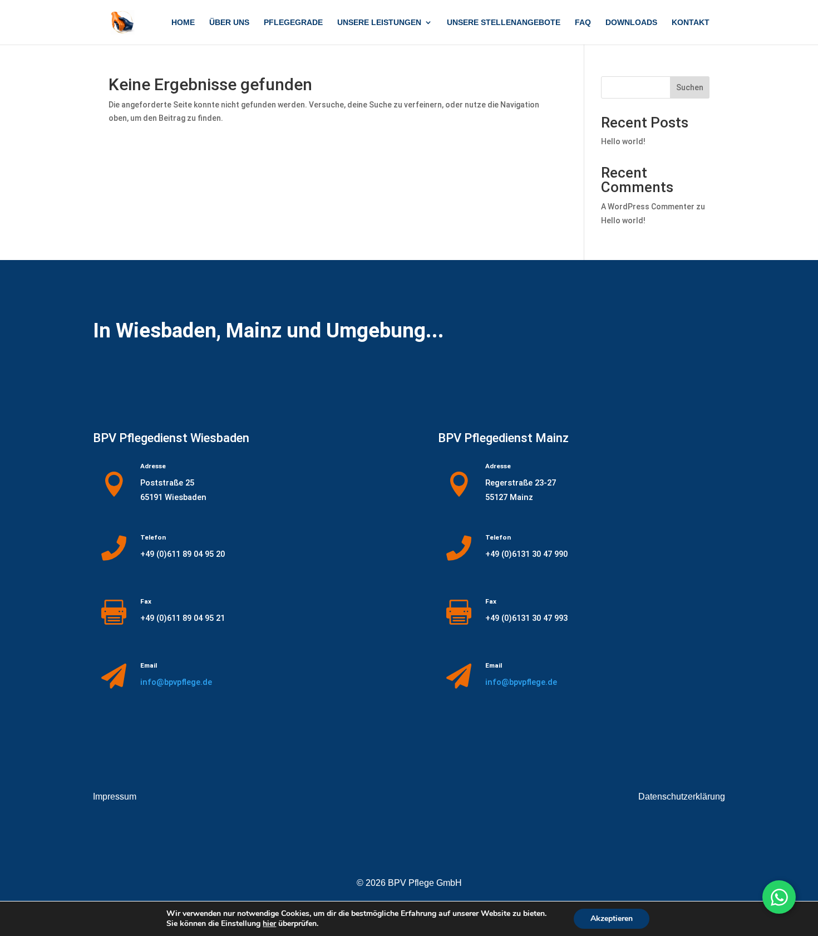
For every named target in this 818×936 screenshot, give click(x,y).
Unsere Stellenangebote (503, 22)
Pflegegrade (293, 22)
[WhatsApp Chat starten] (779, 897)
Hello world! (623, 141)
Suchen (689, 87)
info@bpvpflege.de (176, 682)
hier (269, 924)
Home (183, 22)
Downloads (631, 22)
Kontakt (690, 22)
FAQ (583, 22)
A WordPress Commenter (647, 206)
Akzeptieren (611, 918)
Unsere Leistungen (379, 22)
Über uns (229, 22)
